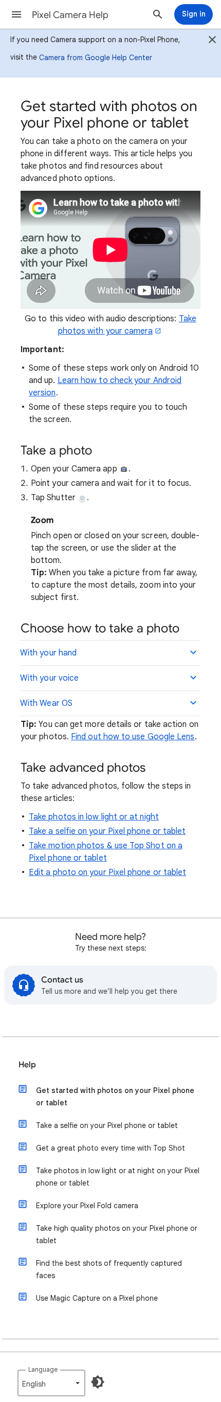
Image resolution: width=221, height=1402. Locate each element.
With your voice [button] (49, 678)
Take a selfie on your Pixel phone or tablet (107, 831)
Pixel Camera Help (70, 15)
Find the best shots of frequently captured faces (109, 1269)
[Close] (212, 41)
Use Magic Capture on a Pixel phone (97, 1298)
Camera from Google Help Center (95, 57)
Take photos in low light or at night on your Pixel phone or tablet (117, 1177)
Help (27, 1065)
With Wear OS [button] (46, 703)
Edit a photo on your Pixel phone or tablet (107, 872)
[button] (16, 14)
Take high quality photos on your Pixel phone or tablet (116, 1234)
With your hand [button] (48, 653)
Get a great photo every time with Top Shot (110, 1148)
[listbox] (51, 1383)
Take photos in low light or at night (94, 817)
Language (43, 1369)
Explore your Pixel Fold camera (87, 1205)
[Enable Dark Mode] (97, 1382)
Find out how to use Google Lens (132, 737)
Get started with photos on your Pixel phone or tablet (115, 1096)
